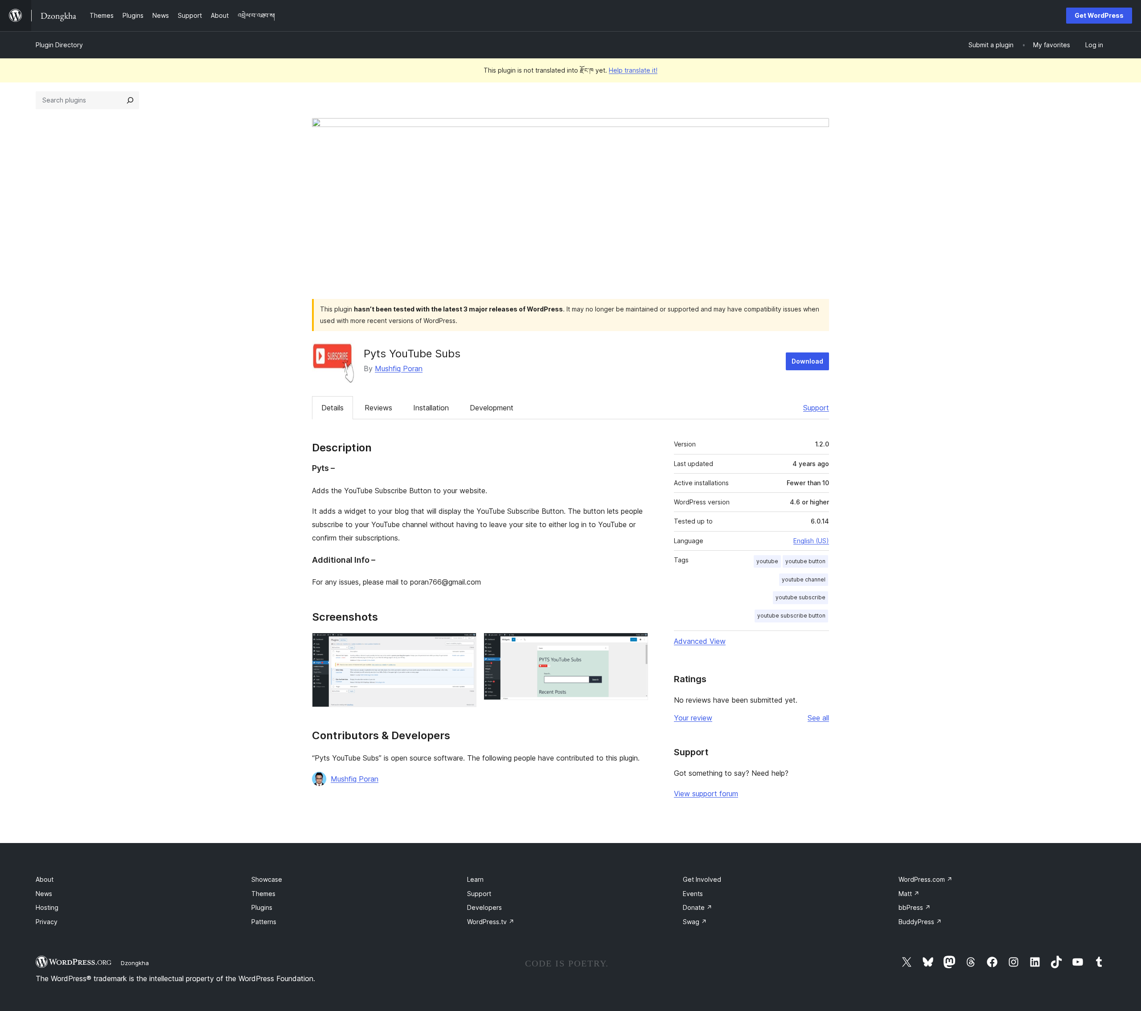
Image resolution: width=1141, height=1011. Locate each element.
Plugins (261, 907)
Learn (475, 879)
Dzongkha (135, 962)
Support (816, 407)
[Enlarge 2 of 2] (636, 644)
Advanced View (700, 641)
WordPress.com (925, 879)
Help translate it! (633, 70)
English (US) (811, 540)
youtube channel (803, 579)
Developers (484, 907)
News (44, 893)
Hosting (47, 907)
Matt (909, 893)
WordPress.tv (490, 921)
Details (332, 407)
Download (807, 361)
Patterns (263, 921)
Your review (693, 717)
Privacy (46, 921)
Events (693, 893)
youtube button (805, 561)
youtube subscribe (800, 597)
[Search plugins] (130, 100)
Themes (263, 893)
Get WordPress (1099, 15)
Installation (431, 407)
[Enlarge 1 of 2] (464, 644)
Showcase (266, 879)
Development (491, 407)
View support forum (706, 793)
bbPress (915, 907)
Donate (697, 907)
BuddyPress (920, 921)
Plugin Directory (59, 45)
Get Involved (702, 879)
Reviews (378, 407)
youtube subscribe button (791, 615)
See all (818, 717)
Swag (695, 921)
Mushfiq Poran (399, 368)
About (44, 879)
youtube (767, 561)
